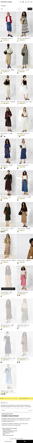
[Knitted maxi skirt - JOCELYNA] (8, 87)
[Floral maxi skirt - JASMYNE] (25, 246)
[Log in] (26, 2)
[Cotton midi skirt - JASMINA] (25, 214)
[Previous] (1, 25)
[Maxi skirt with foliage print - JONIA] (25, 24)
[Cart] (28, 2)
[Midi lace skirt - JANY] (8, 183)
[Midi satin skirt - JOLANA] (8, 119)
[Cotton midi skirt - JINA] (8, 278)
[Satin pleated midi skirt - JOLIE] (8, 344)
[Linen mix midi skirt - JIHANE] (25, 183)
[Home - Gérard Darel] (6, 1)
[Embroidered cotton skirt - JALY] (25, 119)
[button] (30, 9)
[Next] (14, 25)
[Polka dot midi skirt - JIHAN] (8, 311)
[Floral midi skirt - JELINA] (25, 56)
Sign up (30, 410)
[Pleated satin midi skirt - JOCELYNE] (25, 278)
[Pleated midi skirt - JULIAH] (8, 214)
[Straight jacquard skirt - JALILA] (25, 87)
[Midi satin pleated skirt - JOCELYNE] (25, 344)
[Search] (20, 2)
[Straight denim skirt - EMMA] (8, 56)
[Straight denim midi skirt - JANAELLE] (8, 24)
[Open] (31, 2)
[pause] (31, 257)
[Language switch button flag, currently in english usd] (23, 2)
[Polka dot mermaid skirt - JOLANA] (25, 151)
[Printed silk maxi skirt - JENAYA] (8, 246)
